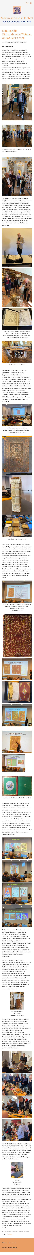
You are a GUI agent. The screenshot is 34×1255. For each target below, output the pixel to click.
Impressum (12, 1243)
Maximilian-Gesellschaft (17, 18)
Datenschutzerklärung (9, 1247)
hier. (10, 1234)
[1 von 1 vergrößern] (29, 127)
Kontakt (4, 1243)
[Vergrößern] (29, 86)
